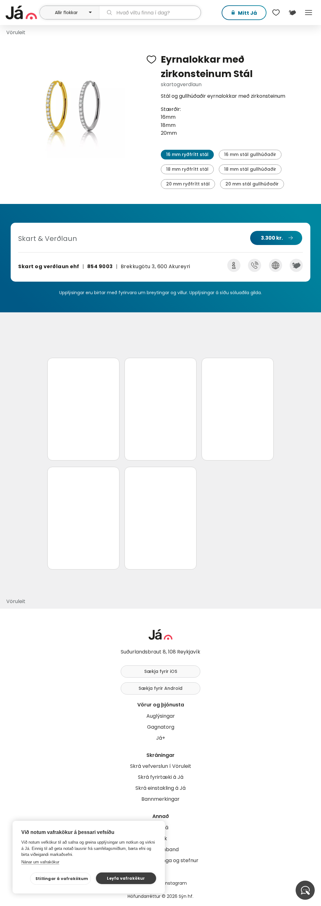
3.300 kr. (272, 238)
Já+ (160, 738)
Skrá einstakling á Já (160, 788)
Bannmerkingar (160, 799)
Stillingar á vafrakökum (61, 878)
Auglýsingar (160, 716)
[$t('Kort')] (292, 12)
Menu (308, 12)
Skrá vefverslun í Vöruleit (160, 766)
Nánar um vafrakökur (40, 862)
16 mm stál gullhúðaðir (250, 154)
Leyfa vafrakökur (126, 878)
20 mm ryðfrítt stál (188, 184)
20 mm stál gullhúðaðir (252, 184)
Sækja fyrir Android (160, 688)
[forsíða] (22, 12)
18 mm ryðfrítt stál (187, 169)
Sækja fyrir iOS (160, 671)
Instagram (175, 883)
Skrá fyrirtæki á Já (160, 777)
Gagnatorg (160, 727)
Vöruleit (15, 32)
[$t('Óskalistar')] (276, 12)
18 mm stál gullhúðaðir (250, 169)
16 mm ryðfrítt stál (187, 154)
